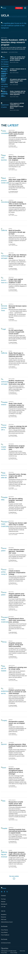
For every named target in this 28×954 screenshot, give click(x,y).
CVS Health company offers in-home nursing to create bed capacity (17, 203)
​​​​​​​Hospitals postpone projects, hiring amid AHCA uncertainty (16, 644)
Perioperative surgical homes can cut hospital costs (17, 723)
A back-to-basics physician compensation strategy (17, 572)
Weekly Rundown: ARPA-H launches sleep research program (13, 42)
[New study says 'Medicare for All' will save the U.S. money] (5, 257)
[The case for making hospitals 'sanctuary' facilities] (4, 498)
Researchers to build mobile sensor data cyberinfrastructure (16, 803)
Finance (10, 641)
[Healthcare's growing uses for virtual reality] (4, 669)
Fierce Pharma (4, 929)
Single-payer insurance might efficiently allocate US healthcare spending (17, 853)
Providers (11, 444)
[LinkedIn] (2, 891)
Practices (11, 253)
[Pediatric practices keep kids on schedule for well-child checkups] (4, 692)
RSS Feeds (3, 919)
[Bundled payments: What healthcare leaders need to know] (4, 743)
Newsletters (3, 914)
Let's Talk (3, 906)
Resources (3, 917)
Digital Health (12, 177)
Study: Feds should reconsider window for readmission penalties (16, 405)
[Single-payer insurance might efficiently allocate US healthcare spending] (4, 855)
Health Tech (4, 37)
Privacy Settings (13, 952)
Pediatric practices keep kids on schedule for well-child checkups (17, 691)
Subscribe (19, 8)
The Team (3, 899)
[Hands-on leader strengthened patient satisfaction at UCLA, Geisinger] (3, 767)
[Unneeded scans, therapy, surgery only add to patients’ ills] (4, 476)
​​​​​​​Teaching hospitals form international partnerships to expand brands (17, 831)
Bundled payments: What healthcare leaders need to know (18, 746)
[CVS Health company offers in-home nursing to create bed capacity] (5, 201)
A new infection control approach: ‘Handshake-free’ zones (17, 551)
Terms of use (22, 950)
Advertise (3, 901)
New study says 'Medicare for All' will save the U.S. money (17, 256)
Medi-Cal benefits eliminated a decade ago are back (17, 232)
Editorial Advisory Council (6, 922)
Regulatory (12, 378)
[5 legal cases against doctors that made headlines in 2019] (4, 281)
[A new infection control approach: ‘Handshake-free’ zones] (4, 549)
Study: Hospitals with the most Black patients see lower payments (17, 93)
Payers (10, 228)
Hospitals (11, 154)
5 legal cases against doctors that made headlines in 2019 (16, 280)
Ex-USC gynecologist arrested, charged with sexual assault (16, 331)
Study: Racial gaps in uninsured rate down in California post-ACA (16, 354)
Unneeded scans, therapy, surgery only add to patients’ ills (17, 475)
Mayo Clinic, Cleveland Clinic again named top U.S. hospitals (16, 158)
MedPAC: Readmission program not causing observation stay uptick (17, 382)
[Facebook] (5, 891)
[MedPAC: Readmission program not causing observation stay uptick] (5, 382)
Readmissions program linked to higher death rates (17, 447)
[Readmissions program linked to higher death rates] (4, 447)
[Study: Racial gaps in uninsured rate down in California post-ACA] (4, 352)
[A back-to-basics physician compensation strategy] (4, 573)
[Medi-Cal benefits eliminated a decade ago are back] (4, 229)
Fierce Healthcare (5, 934)
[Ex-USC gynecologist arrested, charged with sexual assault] (3, 329)
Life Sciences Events (5, 942)
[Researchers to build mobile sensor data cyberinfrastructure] (3, 801)
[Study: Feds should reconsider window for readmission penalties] (4, 403)
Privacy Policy (4, 952)
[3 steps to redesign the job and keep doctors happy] (4, 429)
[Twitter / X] (7, 891)
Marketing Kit (4, 904)
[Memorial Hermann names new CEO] (4, 310)
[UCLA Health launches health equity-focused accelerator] (5, 132)
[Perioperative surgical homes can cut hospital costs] (4, 720)
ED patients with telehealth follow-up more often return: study (18, 81)
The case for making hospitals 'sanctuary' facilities (16, 500)
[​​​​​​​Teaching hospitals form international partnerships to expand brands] (4, 828)
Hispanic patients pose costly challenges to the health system (17, 595)
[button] (25, 8)
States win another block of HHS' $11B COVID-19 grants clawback (17, 58)
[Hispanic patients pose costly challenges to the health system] (4, 593)
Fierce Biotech (4, 932)
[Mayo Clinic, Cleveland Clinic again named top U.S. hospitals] (4, 160)
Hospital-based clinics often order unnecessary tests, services (17, 620)
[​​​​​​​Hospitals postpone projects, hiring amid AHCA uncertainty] (4, 642)
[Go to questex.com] (4, 948)
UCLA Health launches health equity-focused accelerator (16, 133)
